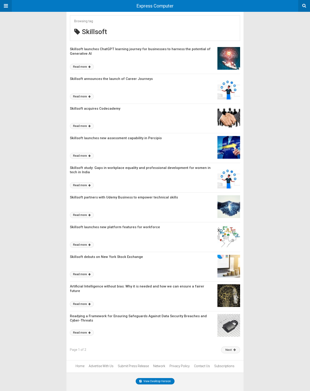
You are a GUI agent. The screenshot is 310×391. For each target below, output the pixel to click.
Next (228, 349)
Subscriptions (224, 366)
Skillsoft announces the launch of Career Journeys (111, 79)
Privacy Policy (180, 366)
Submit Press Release (133, 366)
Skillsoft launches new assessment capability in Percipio (116, 138)
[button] (6, 6)
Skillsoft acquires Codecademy (95, 108)
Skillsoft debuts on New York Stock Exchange (106, 257)
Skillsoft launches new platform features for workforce (115, 227)
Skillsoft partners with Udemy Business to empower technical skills (124, 197)
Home (80, 366)
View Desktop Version (157, 381)
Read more (80, 66)
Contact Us (202, 366)
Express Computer (155, 6)
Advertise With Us (101, 366)
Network (159, 366)
